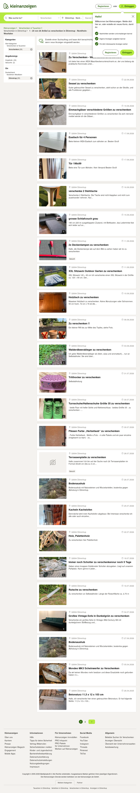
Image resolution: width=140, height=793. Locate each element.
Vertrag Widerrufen (38, 743)
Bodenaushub (77, 483)
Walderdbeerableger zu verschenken (90, 349)
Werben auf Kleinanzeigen (66, 748)
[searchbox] (23, 18)
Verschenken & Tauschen (16, 46)
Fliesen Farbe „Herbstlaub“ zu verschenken (94, 431)
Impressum (35, 766)
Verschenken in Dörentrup (79, 788)
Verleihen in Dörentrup (59, 788)
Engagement (10, 750)
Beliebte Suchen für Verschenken (119, 737)
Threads (83, 747)
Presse (8, 743)
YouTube (84, 740)
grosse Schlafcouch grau (83, 218)
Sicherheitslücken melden (41, 747)
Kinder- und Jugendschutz (41, 750)
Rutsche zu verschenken (83, 589)
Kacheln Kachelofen (80, 509)
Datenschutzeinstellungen (41, 760)
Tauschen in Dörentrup (41, 788)
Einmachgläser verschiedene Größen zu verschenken (100, 109)
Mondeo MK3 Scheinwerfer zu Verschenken (94, 668)
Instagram (84, 743)
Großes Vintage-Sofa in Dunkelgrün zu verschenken (99, 615)
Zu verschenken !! (79, 323)
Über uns (9, 737)
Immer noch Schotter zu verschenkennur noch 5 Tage (100, 562)
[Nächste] (91, 722)
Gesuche (8, 62)
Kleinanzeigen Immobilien (66, 737)
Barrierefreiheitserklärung (41, 753)
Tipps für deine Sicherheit (41, 740)
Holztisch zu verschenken (84, 297)
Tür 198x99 (75, 163)
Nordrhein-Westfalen (14, 74)
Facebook (84, 737)
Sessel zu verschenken (82, 83)
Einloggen (127, 52)
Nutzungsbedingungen (39, 763)
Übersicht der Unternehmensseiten (120, 743)
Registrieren (110, 52)
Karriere (8, 740)
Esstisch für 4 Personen (83, 137)
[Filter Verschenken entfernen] (31, 49)
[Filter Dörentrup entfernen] (31, 78)
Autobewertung (111, 747)
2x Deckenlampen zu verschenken (89, 244)
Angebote (9, 60)
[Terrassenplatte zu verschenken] (52, 462)
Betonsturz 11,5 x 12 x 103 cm (86, 694)
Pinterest (84, 750)
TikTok (83, 753)
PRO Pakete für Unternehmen (62, 744)
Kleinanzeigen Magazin (15, 747)
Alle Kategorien (11, 43)
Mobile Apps (10, 753)
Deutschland (10, 72)
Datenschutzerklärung (39, 756)
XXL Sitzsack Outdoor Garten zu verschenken (95, 271)
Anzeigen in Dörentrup (98, 788)
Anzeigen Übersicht (113, 740)
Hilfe (32, 737)
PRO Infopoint (61, 740)
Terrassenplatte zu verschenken (87, 457)
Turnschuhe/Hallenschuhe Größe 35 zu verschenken (99, 403)
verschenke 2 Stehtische (83, 191)
